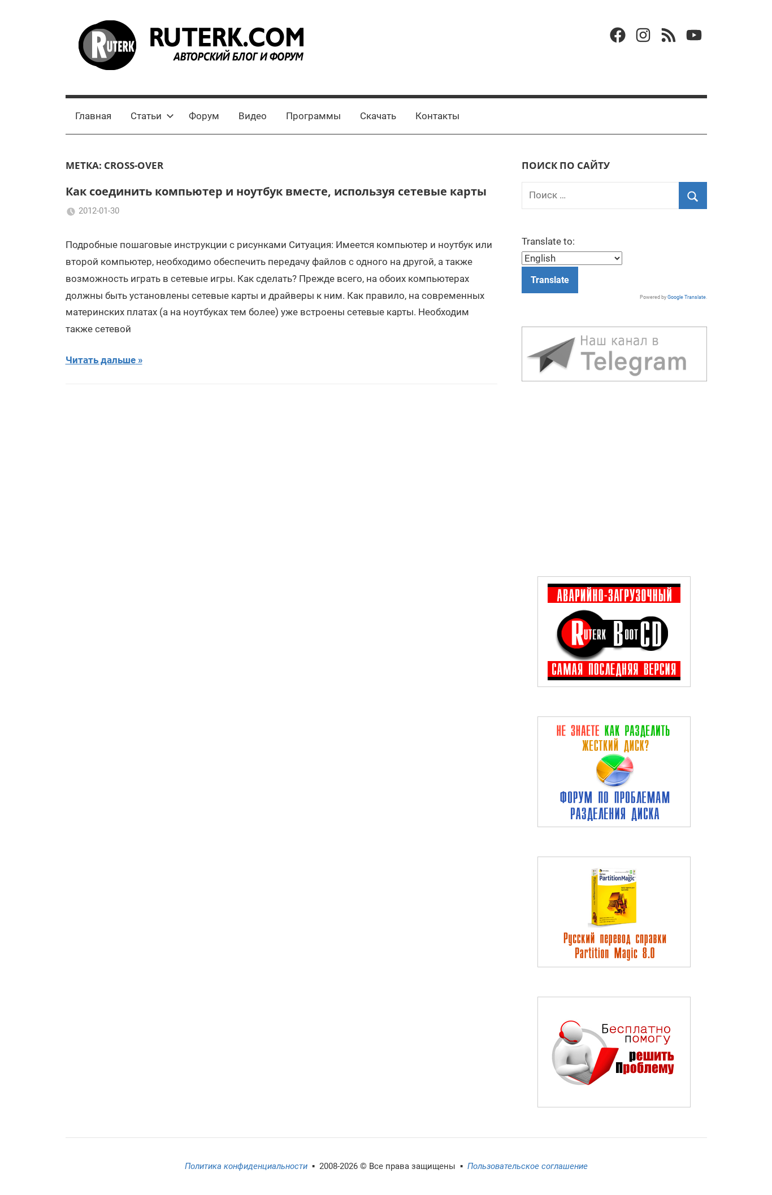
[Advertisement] (614, 481)
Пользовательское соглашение (527, 1166)
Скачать (378, 115)
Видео (252, 115)
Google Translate (686, 297)
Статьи (146, 115)
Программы (313, 115)
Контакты (437, 115)
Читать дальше (101, 360)
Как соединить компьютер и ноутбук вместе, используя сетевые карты (276, 191)
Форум (204, 115)
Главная (93, 115)
